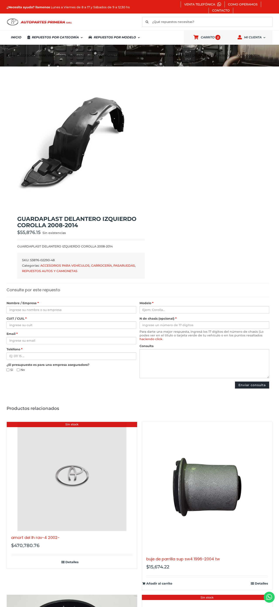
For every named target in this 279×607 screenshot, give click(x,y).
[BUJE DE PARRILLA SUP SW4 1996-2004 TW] (207, 487)
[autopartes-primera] (39, 19)
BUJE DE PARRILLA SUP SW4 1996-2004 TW (183, 559)
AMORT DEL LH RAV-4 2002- (35, 537)
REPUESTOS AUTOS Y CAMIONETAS (49, 271)
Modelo (146, 303)
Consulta (147, 346)
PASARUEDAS (124, 266)
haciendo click (151, 339)
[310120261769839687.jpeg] (70, 141)
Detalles (71, 562)
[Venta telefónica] (269, 597)
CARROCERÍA (101, 266)
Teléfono (14, 349)
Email (12, 334)
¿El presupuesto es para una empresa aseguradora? (48, 365)
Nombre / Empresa (23, 303)
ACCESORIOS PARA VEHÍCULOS (65, 266)
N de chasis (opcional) (158, 319)
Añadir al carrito (159, 583)
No (22, 370)
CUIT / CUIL (17, 319)
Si (11, 370)
